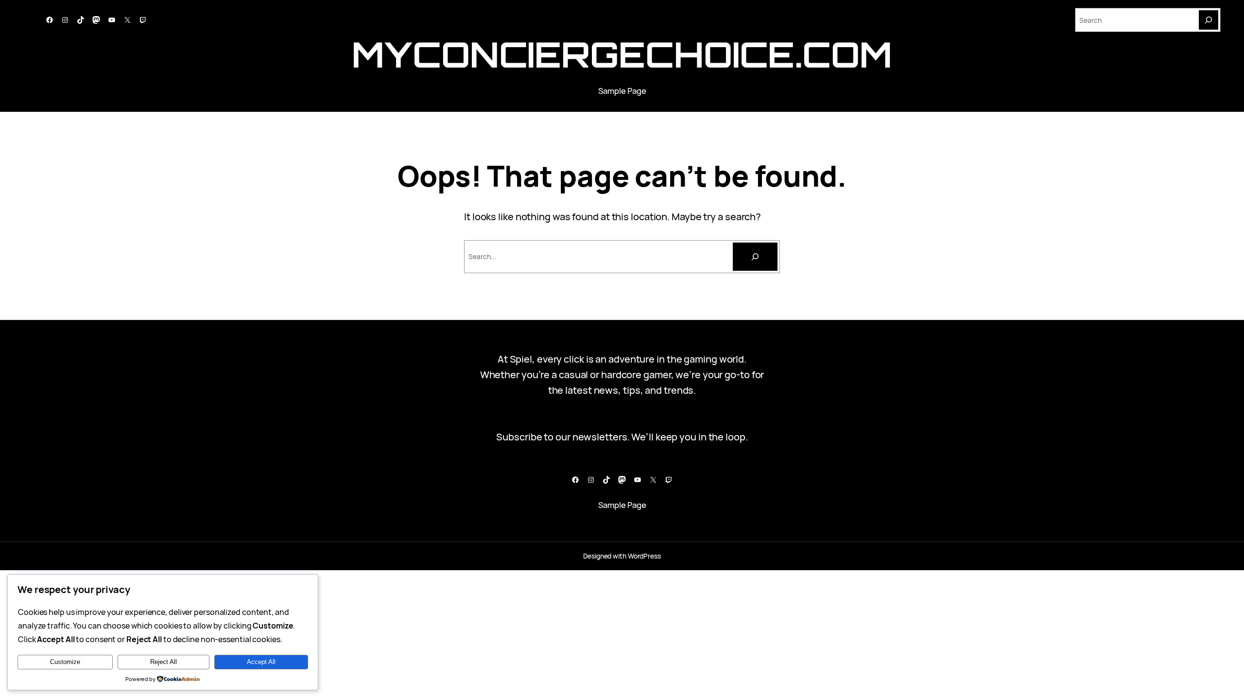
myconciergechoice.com (622, 54)
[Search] (1208, 20)
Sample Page (622, 90)
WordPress (644, 555)
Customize (65, 661)
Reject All (163, 661)
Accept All (261, 661)
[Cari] (755, 257)
